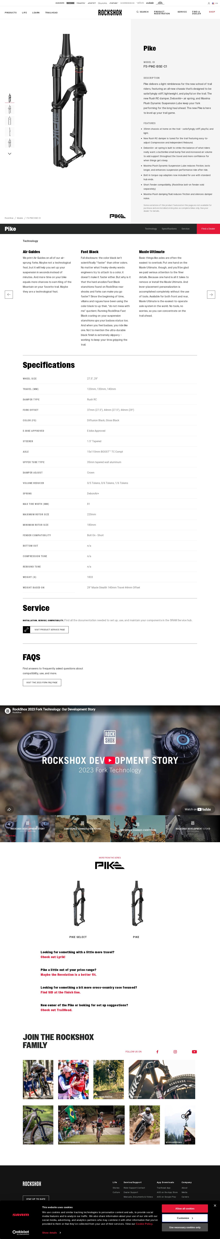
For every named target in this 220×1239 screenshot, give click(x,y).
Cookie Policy (144, 1223)
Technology (151, 228)
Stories (116, 1188)
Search (144, 12)
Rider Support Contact (134, 1188)
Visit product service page (50, 629)
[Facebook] (157, 1051)
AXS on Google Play (166, 1197)
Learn (36, 13)
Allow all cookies (184, 1208)
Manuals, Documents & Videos (138, 1197)
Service (182, 12)
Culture (116, 1192)
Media (184, 1192)
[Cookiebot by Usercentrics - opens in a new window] (21, 1232)
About (184, 1188)
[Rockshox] (70, 3)
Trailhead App (163, 1188)
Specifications (169, 228)
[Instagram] (175, 1051)
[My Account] (209, 3)
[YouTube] (194, 1051)
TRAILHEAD (51, 13)
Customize (183, 1217)
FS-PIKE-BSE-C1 (34, 218)
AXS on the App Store (167, 1192)
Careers (185, 1197)
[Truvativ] (81, 3)
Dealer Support (131, 1192)
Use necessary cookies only (185, 1227)
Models (20, 218)
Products (11, 13)
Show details (49, 1232)
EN (216, 3)
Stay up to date (36, 1199)
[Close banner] (215, 1205)
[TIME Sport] (113, 3)
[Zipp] (92, 3)
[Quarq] (102, 3)
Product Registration (162, 13)
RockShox (9, 218)
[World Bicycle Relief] (160, 3)
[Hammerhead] (127, 3)
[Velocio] (140, 3)
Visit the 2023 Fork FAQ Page (42, 682)
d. (56, 1010)
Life (24, 13)
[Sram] (59, 3)
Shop (212, 12)
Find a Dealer (196, 13)
